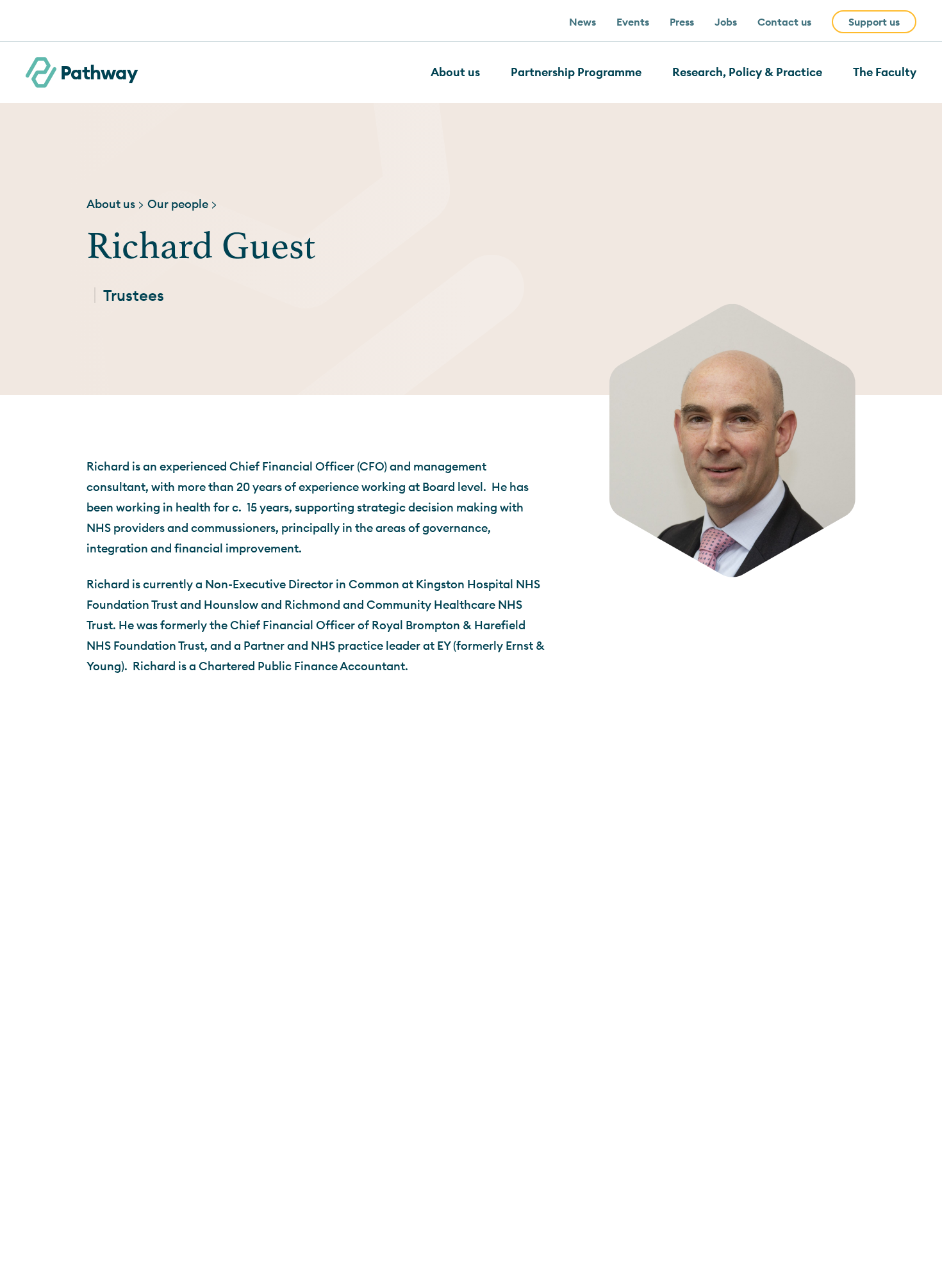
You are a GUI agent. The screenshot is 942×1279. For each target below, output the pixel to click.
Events (632, 21)
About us (455, 72)
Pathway (98, 72)
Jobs (726, 21)
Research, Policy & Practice (747, 72)
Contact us (784, 21)
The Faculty (884, 72)
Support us (874, 21)
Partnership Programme (576, 72)
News (582, 21)
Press (682, 21)
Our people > (182, 204)
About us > (116, 204)
